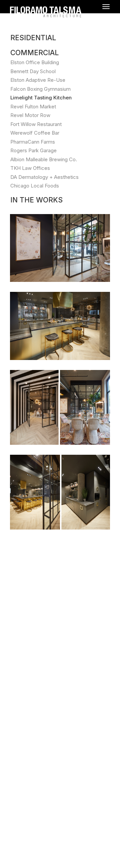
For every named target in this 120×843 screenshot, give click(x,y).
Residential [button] (33, 38)
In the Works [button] (36, 200)
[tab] (60, 38)
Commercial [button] (34, 53)
